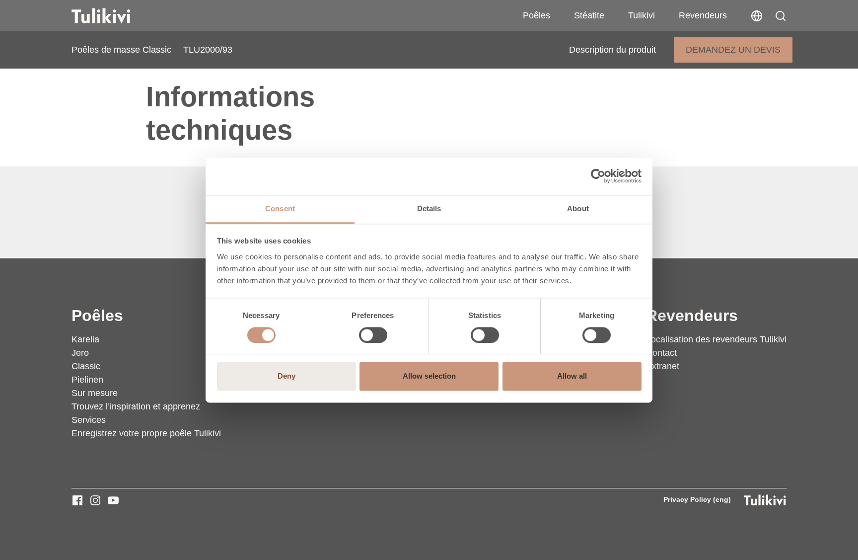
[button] (780, 16)
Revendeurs (703, 15)
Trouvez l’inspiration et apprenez (136, 406)
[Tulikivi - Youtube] (113, 500)
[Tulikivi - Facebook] (77, 500)
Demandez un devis (733, 50)
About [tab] (578, 208)
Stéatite (589, 15)
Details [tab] (429, 208)
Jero (80, 353)
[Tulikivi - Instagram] (95, 500)
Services (89, 420)
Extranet (662, 366)
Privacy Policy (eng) (697, 499)
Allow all (572, 376)
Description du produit (612, 50)
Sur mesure (95, 393)
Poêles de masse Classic (121, 50)
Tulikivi (641, 15)
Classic (86, 366)
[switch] (373, 335)
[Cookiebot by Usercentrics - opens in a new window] (598, 175)
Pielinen (87, 380)
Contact (661, 353)
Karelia (85, 339)
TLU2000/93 (207, 50)
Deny (286, 376)
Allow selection (429, 376)
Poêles (536, 15)
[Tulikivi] (114, 16)
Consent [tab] (280, 208)
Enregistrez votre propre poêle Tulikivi (146, 433)
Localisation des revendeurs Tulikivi (716, 339)
